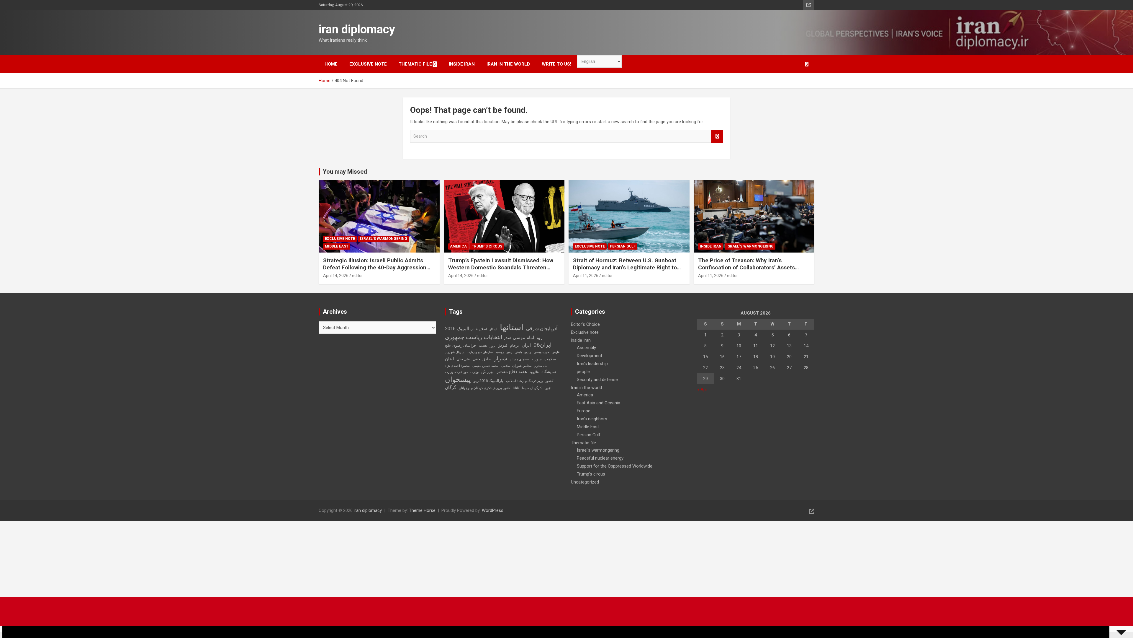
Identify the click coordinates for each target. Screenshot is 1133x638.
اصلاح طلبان (478, 329)
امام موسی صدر (518, 337)
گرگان (450, 387)
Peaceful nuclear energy (600, 458)
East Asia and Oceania (598, 403)
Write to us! (556, 64)
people (583, 371)
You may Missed (345, 171)
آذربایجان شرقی (541, 328)
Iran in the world (508, 64)
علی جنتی (463, 359)
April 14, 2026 (335, 275)
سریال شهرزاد (454, 352)
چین (547, 387)
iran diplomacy (357, 29)
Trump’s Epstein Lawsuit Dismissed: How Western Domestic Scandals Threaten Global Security (500, 267)
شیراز (500, 359)
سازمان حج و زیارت (480, 352)
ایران (526, 345)
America (458, 246)
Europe (583, 411)
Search (717, 136)
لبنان (449, 359)
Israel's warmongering (383, 239)
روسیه (499, 352)
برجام (514, 345)
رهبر (509, 352)
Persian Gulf (623, 246)
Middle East (336, 246)
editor (357, 275)
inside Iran (462, 64)
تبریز (502, 345)
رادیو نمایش (523, 352)
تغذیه (483, 345)
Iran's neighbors (592, 418)
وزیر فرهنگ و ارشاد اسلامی (524, 381)
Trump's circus (487, 246)
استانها (511, 327)
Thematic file (415, 64)
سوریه (536, 359)
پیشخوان (458, 379)
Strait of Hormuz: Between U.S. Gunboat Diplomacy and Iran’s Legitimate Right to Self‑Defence (625, 267)
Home (331, 64)
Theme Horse (422, 510)
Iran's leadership (592, 363)
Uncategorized (585, 482)
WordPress (492, 510)
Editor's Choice (585, 324)
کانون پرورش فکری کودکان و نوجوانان (484, 388)
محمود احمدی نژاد (457, 366)
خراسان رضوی (464, 345)
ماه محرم (540, 366)
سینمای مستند (519, 359)
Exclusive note (368, 64)
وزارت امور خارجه (466, 372)
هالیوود (534, 372)
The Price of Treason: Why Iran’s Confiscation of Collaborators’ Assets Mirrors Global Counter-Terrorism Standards (746, 271)
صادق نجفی (482, 359)
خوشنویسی (541, 352)
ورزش (487, 371)
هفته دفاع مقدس (511, 371)
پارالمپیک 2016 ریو (488, 380)
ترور (492, 346)
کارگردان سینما (532, 388)
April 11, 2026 (585, 275)
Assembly (586, 347)
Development (589, 355)
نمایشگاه (548, 372)
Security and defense (597, 379)
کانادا (516, 388)
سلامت (550, 359)
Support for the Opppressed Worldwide (614, 466)
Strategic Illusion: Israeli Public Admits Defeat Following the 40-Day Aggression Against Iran (374, 267)
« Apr (702, 389)
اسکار (493, 329)
